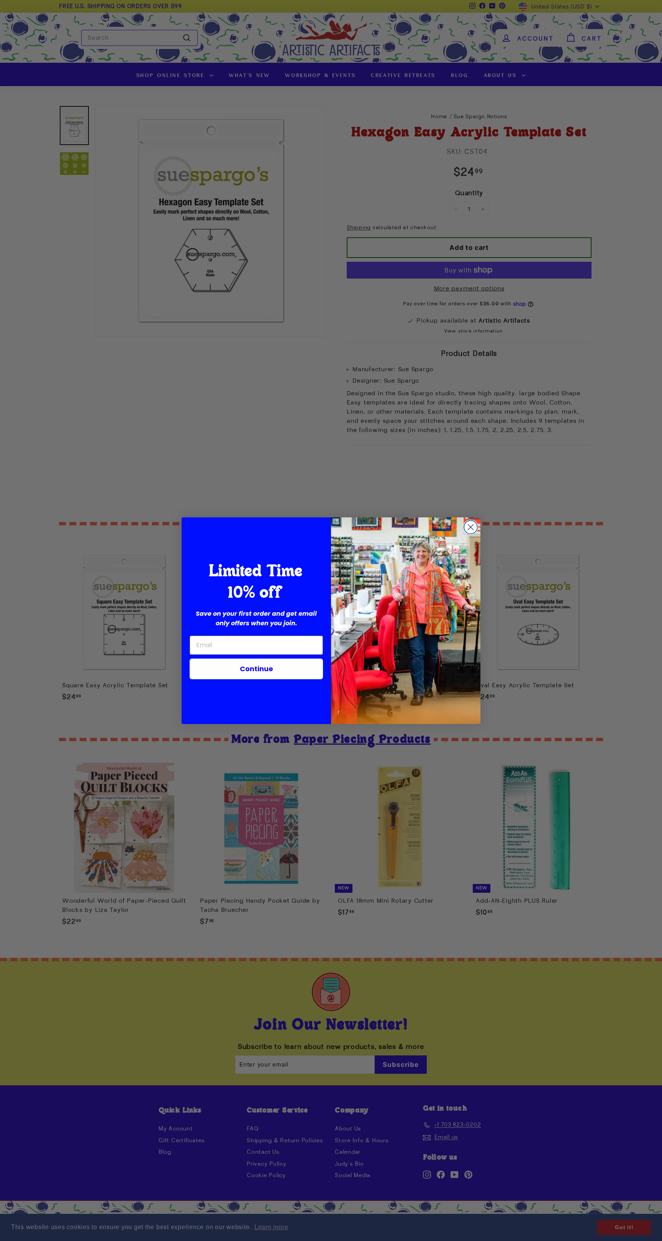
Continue (256, 668)
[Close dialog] (470, 527)
